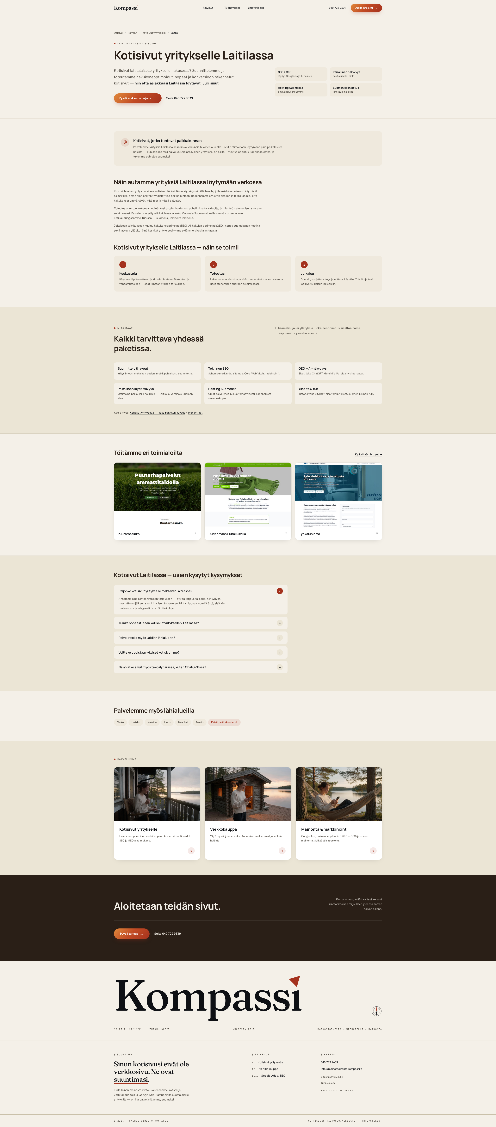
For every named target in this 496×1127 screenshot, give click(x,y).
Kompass (208, 995)
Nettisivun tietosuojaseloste (332, 1120)
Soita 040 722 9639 (179, 98)
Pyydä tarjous (131, 933)
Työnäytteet (232, 8)
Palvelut (208, 8)
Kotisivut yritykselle (154, 32)
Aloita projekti (366, 7)
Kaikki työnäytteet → (368, 454)
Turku (120, 722)
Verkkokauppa (268, 1069)
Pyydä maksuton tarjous (137, 98)
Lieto (167, 722)
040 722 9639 (337, 7)
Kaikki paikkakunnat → (224, 722)
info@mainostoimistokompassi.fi (341, 1069)
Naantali (183, 722)
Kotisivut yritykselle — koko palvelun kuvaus (157, 412)
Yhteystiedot (256, 8)
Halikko (136, 722)
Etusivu (118, 32)
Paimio (199, 722)
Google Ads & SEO (273, 1076)
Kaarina (152, 722)
